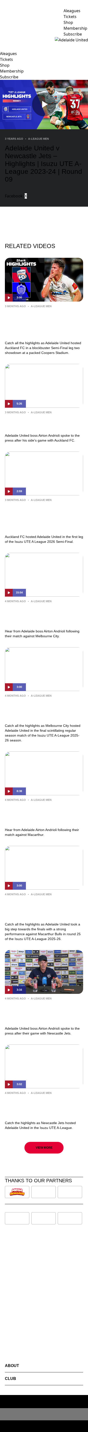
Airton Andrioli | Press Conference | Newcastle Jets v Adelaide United (44, 1012)
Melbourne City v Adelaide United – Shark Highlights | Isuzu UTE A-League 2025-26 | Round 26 (43, 709)
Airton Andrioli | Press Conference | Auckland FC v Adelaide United (44, 423)
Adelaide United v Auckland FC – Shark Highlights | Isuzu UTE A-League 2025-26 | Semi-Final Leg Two (42, 323)
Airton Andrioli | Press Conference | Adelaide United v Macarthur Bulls (44, 813)
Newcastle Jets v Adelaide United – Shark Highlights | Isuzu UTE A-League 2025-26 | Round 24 (42, 1106)
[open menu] (3, 39)
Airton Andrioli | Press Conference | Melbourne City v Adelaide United (44, 615)
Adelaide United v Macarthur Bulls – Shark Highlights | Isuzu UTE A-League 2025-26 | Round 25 (44, 908)
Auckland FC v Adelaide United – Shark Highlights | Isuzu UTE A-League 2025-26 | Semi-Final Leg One (42, 517)
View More (44, 1147)
